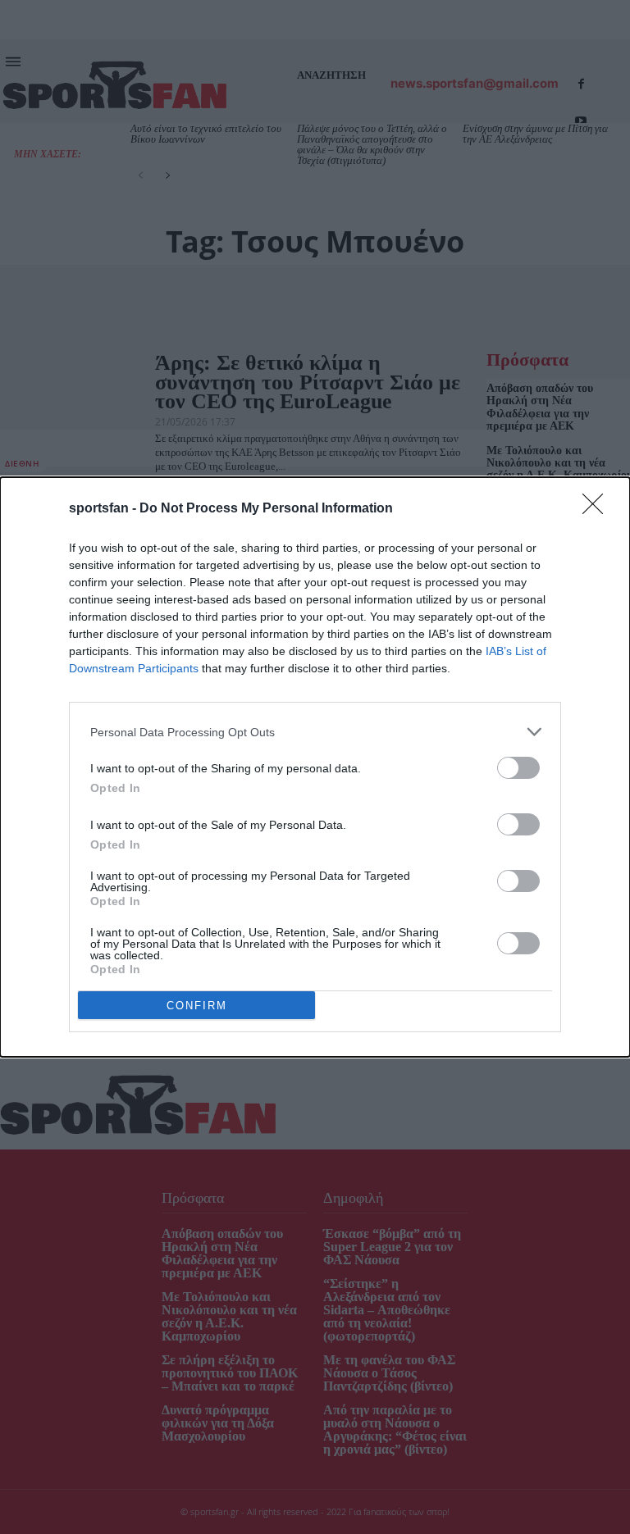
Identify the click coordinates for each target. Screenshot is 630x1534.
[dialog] (315, 767)
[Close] (598, 509)
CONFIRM (197, 1005)
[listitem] (315, 731)
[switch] (518, 768)
